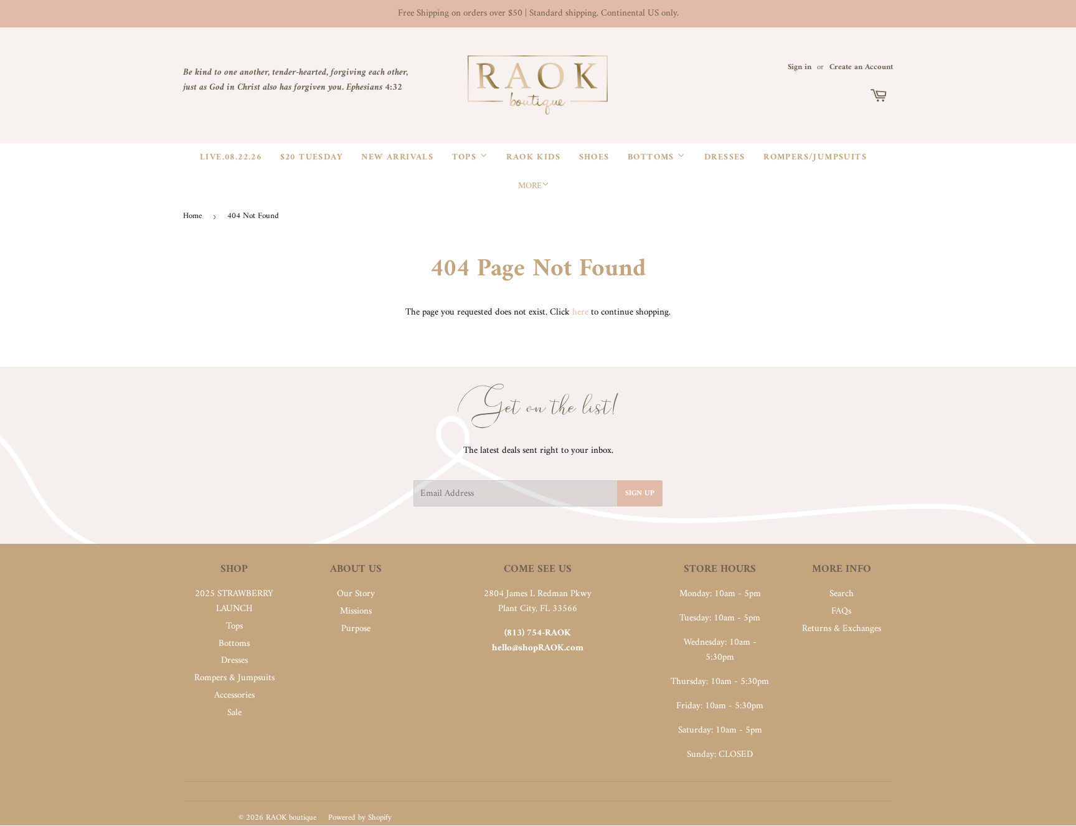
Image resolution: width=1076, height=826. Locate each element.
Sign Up (639, 493)
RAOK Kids (533, 157)
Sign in (799, 67)
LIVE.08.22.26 (231, 157)
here (580, 312)
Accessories (234, 695)
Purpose (355, 628)
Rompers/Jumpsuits (815, 157)
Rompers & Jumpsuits (234, 678)
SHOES (594, 157)
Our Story (356, 594)
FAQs (841, 611)
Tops (466, 157)
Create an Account (861, 67)
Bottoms (652, 157)
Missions (356, 611)
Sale (234, 713)
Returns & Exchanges (841, 628)
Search (841, 594)
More (530, 186)
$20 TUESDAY (311, 157)
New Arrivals (397, 157)
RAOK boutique (291, 817)
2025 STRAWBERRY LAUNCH (234, 601)
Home (192, 216)
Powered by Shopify (360, 817)
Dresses (724, 157)
